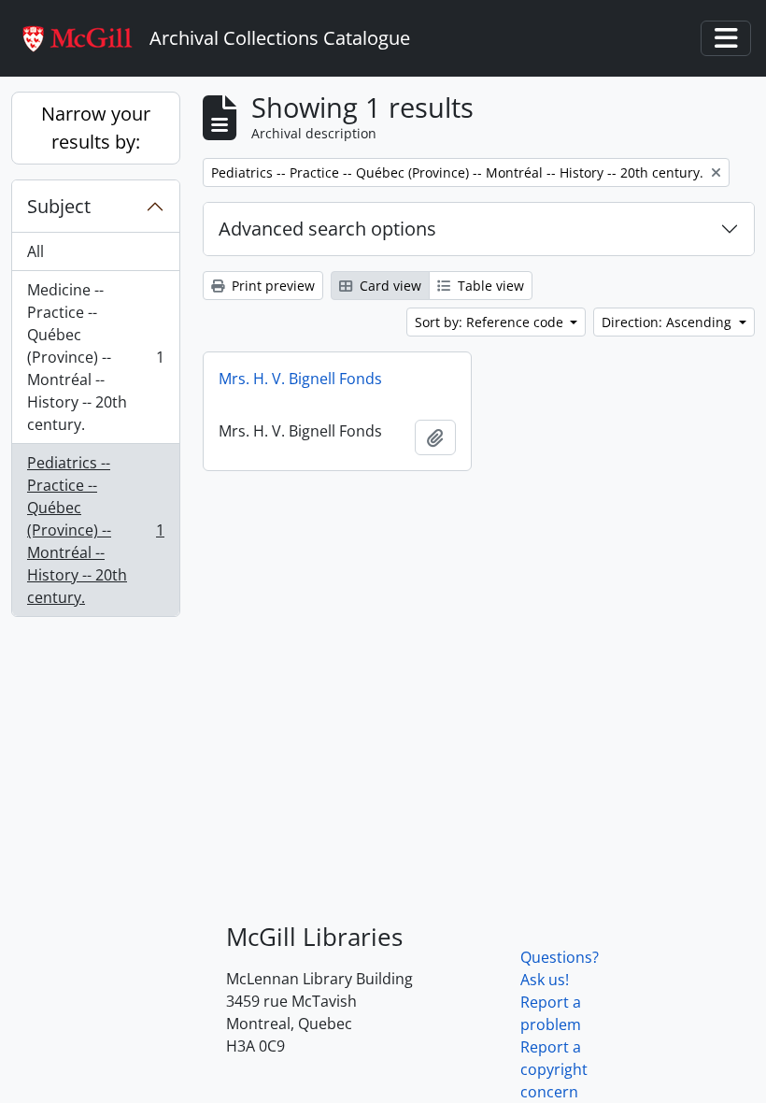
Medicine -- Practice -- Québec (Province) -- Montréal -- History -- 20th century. (95, 357)
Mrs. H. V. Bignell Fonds (300, 378)
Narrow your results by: (95, 127)
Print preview (271, 285)
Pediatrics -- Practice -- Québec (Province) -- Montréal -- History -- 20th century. (95, 530)
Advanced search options (327, 228)
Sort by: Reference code (491, 322)
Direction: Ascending (668, 322)
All (35, 251)
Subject (59, 206)
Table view (489, 285)
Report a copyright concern (554, 1069)
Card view (388, 285)
